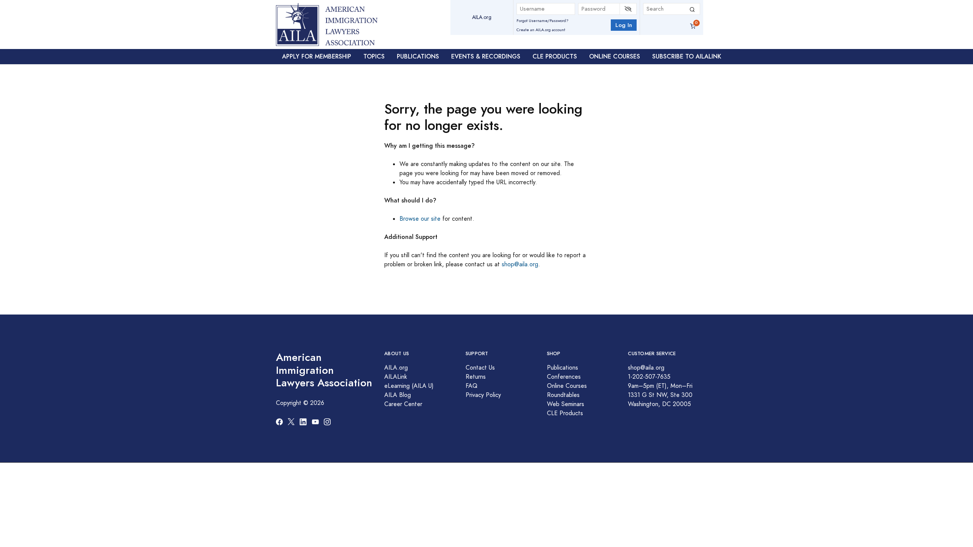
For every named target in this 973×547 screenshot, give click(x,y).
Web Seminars (565, 404)
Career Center (403, 404)
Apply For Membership (316, 56)
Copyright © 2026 (300, 403)
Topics (374, 56)
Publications (418, 56)
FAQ (471, 386)
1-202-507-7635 (649, 377)
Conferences (564, 377)
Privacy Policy (483, 395)
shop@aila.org (520, 264)
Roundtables (563, 395)
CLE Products (554, 56)
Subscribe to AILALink (686, 56)
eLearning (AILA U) (409, 386)
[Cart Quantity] (693, 26)
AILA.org (481, 17)
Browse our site (420, 219)
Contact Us (480, 368)
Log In (623, 25)
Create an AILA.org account (541, 30)
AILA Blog (397, 395)
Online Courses (614, 56)
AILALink (395, 377)
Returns (476, 377)
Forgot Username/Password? (543, 21)
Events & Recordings (485, 56)
